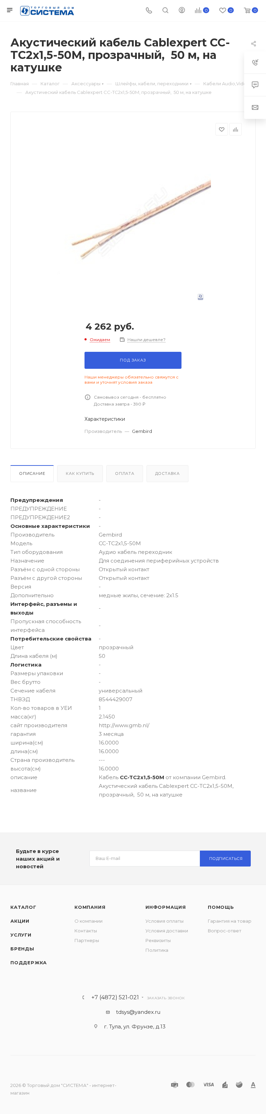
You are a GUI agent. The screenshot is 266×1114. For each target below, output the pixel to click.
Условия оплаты (164, 921)
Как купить (80, 473)
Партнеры (86, 940)
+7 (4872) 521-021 (115, 997)
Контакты (85, 930)
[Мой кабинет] (182, 11)
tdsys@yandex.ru (138, 1012)
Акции (19, 921)
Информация (165, 907)
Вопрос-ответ (224, 930)
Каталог (23, 907)
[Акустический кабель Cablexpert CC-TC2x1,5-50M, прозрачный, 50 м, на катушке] (133, 222)
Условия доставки (166, 930)
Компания (89, 907)
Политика (156, 950)
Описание (32, 473)
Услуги (21, 935)
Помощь (221, 907)
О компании (88, 921)
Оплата (124, 473)
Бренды (22, 948)
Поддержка (28, 962)
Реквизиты (158, 940)
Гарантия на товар (229, 921)
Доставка (167, 473)
